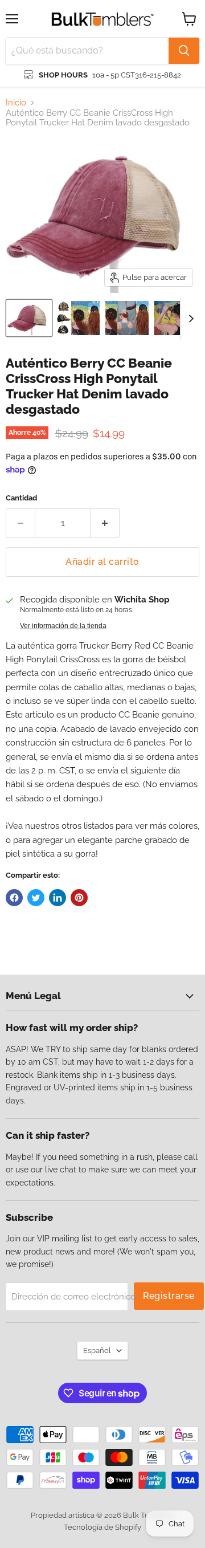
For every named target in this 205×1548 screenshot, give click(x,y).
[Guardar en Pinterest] (79, 897)
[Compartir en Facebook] (14, 897)
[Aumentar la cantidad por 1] (105, 523)
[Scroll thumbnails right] (189, 319)
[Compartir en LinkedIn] (57, 897)
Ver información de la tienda (63, 626)
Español (97, 1350)
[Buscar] (184, 51)
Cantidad (21, 498)
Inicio (16, 103)
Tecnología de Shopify (102, 1527)
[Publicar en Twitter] (35, 897)
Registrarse (169, 1295)
